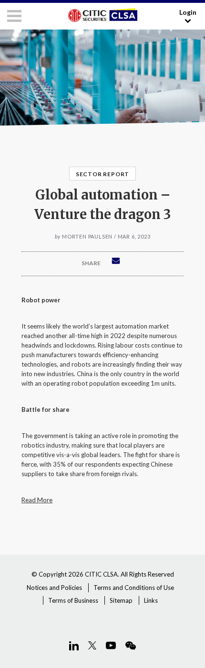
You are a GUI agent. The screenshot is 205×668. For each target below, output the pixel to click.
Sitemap (121, 600)
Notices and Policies (54, 587)
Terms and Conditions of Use (133, 587)
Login (187, 12)
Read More (36, 500)
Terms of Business (73, 600)
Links (151, 600)
